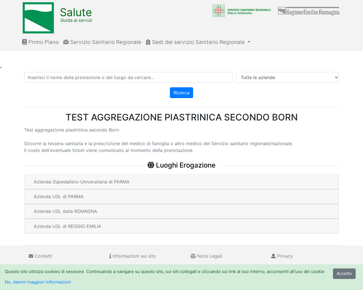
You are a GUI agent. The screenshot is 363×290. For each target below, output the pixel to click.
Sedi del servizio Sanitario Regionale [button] (198, 42)
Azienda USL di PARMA (59, 196)
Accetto (344, 273)
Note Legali (209, 256)
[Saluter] (240, 10)
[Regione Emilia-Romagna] (309, 10)
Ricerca (181, 93)
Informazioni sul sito (133, 256)
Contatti (42, 256)
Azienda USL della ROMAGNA (65, 211)
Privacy (284, 256)
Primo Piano (43, 42)
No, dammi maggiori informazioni (38, 282)
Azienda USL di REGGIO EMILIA (67, 226)
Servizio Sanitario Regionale (105, 42)
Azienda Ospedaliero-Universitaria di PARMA (82, 182)
